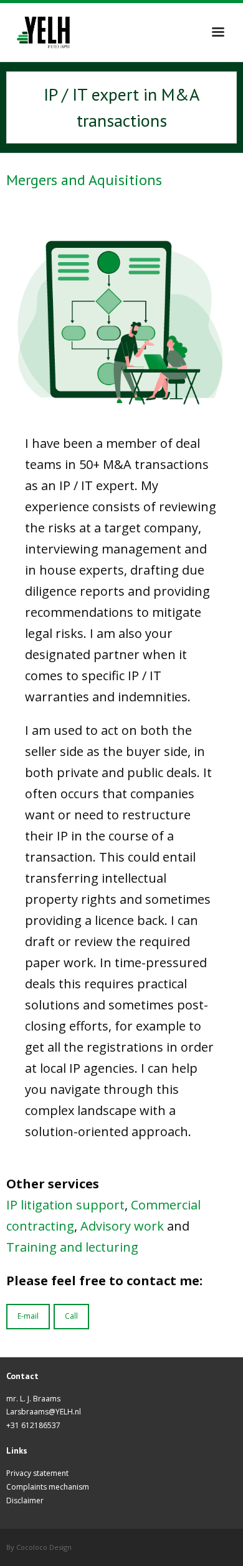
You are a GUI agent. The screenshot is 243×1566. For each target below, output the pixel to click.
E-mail (28, 1316)
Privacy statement (37, 1473)
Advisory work (122, 1226)
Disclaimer (25, 1500)
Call (71, 1316)
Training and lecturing (72, 1247)
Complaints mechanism (47, 1487)
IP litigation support (65, 1204)
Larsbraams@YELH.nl (43, 1411)
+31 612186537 (33, 1425)
